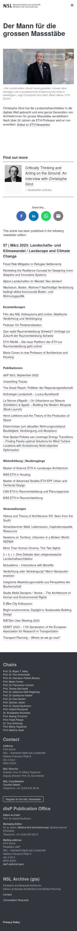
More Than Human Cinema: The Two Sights (31, 548)
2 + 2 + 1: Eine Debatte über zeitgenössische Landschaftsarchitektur (32, 556)
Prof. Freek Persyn (13, 719)
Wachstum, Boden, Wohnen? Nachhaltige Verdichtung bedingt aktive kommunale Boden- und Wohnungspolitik (38, 291)
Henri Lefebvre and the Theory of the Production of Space (36, 417)
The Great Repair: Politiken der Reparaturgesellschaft (38, 388)
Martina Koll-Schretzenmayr (33, 827)
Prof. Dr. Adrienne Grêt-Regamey (21, 692)
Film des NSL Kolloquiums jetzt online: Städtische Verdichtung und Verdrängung (35, 316)
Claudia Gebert (11, 784)
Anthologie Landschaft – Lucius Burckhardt (31, 394)
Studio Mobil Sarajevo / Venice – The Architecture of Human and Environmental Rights (37, 595)
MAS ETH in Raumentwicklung (23, 498)
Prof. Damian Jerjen (14, 702)
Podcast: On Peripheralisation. (23, 325)
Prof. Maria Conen (13, 681)
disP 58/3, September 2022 (21, 375)
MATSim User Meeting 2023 (21, 620)
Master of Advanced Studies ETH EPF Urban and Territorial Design (35, 483)
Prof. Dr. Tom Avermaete (16, 674)
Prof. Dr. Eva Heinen (14, 699)
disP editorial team (13, 864)
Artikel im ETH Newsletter (33, 124)
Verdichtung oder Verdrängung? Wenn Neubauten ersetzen (35, 573)
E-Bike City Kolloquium (17, 603)
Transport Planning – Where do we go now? (31, 637)
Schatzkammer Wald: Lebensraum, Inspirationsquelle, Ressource (38, 528)
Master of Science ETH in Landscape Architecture (35, 468)
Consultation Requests (16, 900)
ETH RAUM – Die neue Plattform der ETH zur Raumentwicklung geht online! (32, 344)
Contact (7, 894)
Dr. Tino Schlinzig (13, 723)
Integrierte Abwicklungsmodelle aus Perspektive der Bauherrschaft (36, 584)
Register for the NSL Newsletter (23, 799)
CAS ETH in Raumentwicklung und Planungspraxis (36, 491)
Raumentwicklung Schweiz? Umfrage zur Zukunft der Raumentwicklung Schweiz (36, 333)
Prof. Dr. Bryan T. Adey (15, 671)
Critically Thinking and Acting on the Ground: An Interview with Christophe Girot (46, 175)
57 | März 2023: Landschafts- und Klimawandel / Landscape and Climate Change (36, 250)
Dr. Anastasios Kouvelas (16, 712)
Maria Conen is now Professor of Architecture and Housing (35, 354)
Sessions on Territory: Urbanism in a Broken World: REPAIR (36, 539)
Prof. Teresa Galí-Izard (15, 688)
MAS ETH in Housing (16, 474)
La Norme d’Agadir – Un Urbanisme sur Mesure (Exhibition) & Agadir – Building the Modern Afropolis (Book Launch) (37, 404)
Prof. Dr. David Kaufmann (17, 706)
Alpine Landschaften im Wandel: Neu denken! (32, 281)
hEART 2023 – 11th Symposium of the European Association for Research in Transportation (35, 629)
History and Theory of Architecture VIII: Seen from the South (38, 518)
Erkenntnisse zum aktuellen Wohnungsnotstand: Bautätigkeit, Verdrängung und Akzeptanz (34, 428)
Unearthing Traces (15, 381)
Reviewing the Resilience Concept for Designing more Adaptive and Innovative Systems (38, 272)
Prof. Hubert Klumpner (15, 709)
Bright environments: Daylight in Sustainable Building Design (37, 612)
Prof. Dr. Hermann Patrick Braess (21, 678)
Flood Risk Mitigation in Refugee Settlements (32, 264)
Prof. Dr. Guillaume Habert (17, 695)
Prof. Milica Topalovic (15, 726)
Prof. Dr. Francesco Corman (18, 685)
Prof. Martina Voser (13, 730)
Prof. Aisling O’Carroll (15, 716)
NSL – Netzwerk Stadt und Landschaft (22, 6)
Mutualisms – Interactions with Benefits (28, 565)
